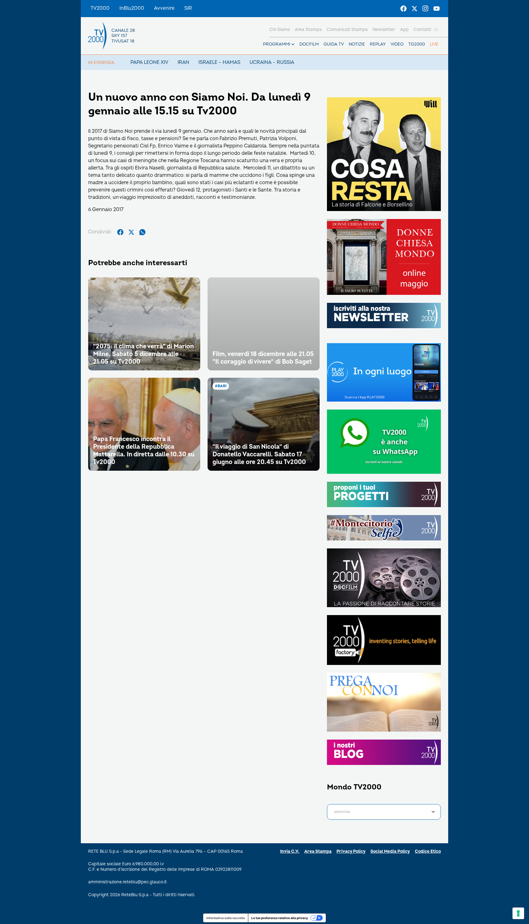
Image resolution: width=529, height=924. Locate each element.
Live (434, 44)
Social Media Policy (390, 851)
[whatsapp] (142, 232)
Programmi (276, 44)
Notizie (357, 44)
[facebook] (120, 232)
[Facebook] (403, 8)
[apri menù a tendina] (293, 44)
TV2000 (100, 8)
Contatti (422, 29)
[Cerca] (436, 29)
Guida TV (334, 44)
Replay (378, 44)
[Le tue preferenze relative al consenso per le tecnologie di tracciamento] (518, 913)
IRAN (183, 62)
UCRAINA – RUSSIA (271, 62)
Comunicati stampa (347, 29)
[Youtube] (436, 8)
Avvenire (164, 8)
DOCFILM (309, 44)
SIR (188, 8)
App (404, 29)
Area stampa (308, 29)
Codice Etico (428, 851)
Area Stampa (318, 851)
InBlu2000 (131, 8)
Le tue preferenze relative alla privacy (279, 918)
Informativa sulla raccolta (225, 918)
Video (397, 44)
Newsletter (384, 29)
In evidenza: (101, 62)
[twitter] (131, 232)
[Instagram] (425, 8)
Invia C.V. (289, 851)
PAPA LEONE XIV (149, 62)
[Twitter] (414, 8)
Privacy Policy (351, 851)
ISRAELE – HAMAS (219, 62)
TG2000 (416, 44)
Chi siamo (279, 29)
